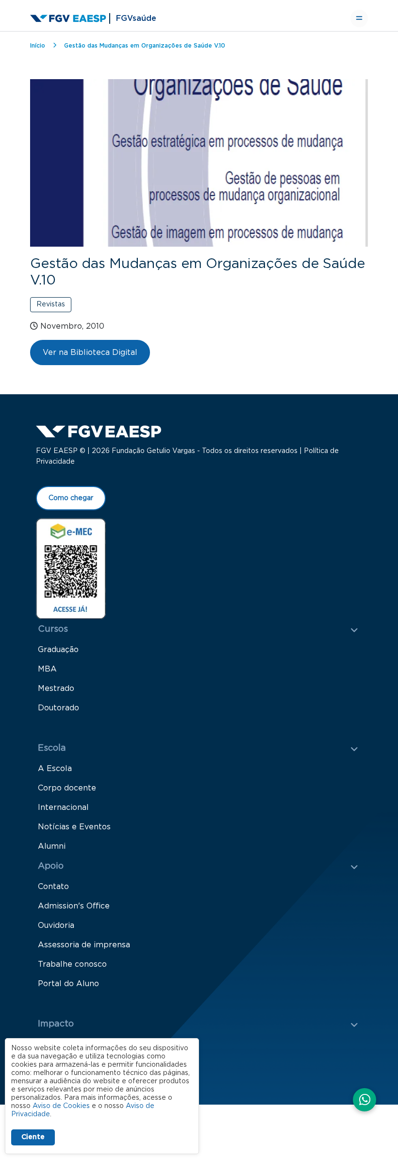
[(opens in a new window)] (71, 568)
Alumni (52, 846)
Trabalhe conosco (72, 964)
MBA (47, 669)
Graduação (58, 650)
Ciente (33, 1137)
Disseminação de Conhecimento (100, 1064)
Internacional (63, 807)
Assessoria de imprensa (84, 945)
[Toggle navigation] (359, 18)
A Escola (55, 769)
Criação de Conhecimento (88, 1044)
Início (37, 46)
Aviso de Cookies (61, 1106)
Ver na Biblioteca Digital (90, 352)
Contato (53, 886)
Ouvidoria (56, 925)
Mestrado (56, 688)
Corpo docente (67, 788)
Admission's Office (74, 906)
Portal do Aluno (68, 984)
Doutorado (58, 708)
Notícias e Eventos (74, 827)
